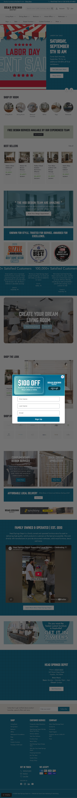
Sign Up (38, 419)
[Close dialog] (62, 376)
